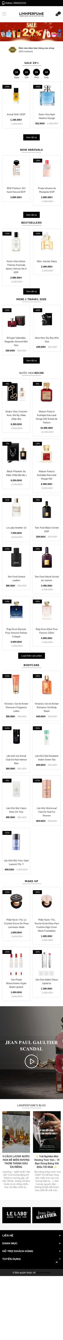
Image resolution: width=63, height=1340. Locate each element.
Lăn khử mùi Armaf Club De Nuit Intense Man (16, 760)
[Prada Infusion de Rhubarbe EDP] (47, 170)
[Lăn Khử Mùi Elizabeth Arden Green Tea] (47, 737)
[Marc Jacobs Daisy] (47, 243)
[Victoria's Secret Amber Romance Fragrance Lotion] (16, 685)
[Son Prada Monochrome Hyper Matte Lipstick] (16, 961)
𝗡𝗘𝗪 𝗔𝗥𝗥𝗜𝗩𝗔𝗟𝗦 (31, 149)
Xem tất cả (31, 137)
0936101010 (19, 3)
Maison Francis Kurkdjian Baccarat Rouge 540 (46, 475)
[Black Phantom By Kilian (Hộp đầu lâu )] (16, 453)
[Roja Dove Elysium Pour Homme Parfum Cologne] (16, 610)
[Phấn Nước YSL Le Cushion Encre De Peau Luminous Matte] (16, 901)
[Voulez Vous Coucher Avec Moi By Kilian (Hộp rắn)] (16, 393)
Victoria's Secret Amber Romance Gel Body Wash (47, 707)
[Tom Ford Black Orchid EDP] (47, 509)
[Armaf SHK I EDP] (16, 96)
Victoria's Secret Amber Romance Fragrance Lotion (16, 707)
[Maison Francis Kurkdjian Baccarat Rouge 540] (47, 453)
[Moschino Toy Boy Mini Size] (47, 319)
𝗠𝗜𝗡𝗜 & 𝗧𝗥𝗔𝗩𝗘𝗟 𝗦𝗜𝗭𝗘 (31, 299)
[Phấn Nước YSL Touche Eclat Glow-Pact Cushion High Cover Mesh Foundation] (47, 901)
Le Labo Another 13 (16, 527)
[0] (57, 15)
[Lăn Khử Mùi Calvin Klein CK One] (16, 790)
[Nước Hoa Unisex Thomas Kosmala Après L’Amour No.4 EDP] (16, 243)
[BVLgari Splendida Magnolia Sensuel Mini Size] (16, 319)
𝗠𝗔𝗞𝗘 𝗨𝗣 (31, 881)
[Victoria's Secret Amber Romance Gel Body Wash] (47, 685)
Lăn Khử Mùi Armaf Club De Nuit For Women (47, 812)
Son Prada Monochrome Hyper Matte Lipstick (16, 983)
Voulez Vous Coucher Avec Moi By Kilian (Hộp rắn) (16, 415)
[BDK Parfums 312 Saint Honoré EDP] (16, 170)
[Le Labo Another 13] (16, 509)
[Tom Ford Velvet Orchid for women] (47, 558)
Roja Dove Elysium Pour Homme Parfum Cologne (16, 633)
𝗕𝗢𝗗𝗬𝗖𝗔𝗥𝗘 (31, 665)
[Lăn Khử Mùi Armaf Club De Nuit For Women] (47, 790)
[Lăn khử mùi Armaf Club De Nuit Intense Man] (16, 737)
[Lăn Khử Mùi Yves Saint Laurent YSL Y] (16, 842)
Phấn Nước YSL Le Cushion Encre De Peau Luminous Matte (16, 923)
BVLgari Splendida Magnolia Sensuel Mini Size (16, 342)
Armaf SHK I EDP (16, 114)
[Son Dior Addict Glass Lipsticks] (47, 961)
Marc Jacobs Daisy (47, 261)
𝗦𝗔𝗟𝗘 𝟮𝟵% (31, 63)
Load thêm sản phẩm (31, 656)
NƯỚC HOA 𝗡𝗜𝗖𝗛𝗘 (31, 373)
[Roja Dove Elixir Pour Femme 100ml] (47, 610)
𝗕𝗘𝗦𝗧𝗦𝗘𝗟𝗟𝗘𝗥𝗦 (31, 222)
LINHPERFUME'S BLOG (31, 1105)
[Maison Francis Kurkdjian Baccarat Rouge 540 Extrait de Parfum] (47, 393)
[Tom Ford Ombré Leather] (16, 558)
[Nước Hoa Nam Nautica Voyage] (47, 96)
